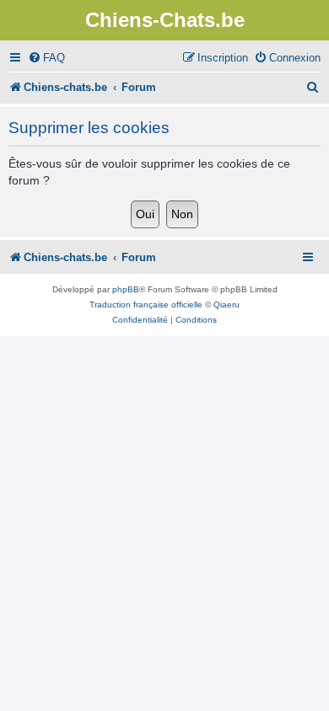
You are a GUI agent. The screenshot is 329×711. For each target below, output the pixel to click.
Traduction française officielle (145, 304)
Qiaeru (226, 304)
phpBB (125, 289)
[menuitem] (46, 57)
